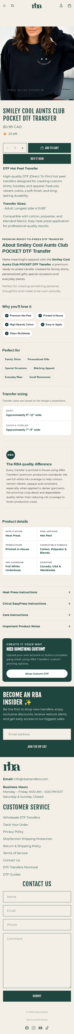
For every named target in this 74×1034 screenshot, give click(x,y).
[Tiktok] (47, 1028)
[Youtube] (40, 1028)
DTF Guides (11, 874)
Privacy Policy (13, 832)
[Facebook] (27, 1028)
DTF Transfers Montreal (20, 867)
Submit (37, 996)
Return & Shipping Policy (22, 846)
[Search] (12, 6)
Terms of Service (15, 853)
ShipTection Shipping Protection (27, 839)
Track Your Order (15, 824)
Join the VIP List (37, 747)
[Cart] (69, 6)
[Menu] (4, 5)
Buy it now (37, 159)
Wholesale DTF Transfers (21, 817)
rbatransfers (41, 1012)
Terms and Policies (37, 1019)
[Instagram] (33, 1028)
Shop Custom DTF (37, 673)
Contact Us (11, 860)
